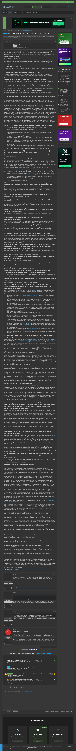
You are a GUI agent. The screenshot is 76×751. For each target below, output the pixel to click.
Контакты (47, 711)
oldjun (52, 660)
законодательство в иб (37, 35)
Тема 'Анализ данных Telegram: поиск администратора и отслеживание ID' (64, 89)
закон (30, 635)
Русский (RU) (15, 711)
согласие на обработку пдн (8, 37)
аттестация (30, 35)
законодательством (33, 328)
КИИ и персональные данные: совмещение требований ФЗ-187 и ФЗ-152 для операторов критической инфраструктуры (19, 668)
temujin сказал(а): (17, 613)
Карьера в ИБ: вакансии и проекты (23, 683)
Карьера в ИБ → (64, 139)
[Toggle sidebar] (72, 15)
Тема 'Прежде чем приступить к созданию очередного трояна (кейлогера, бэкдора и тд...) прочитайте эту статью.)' (65, 107)
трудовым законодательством (30, 295)
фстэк (19, 37)
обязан (35, 290)
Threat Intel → (64, 124)
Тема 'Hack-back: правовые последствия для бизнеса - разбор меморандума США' (65, 82)
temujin (5, 35)
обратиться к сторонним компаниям (26, 566)
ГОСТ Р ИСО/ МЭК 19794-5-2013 (33, 173)
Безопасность (57, 711)
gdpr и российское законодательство (20, 35)
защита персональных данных (47, 35)
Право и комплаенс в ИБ (21, 664)
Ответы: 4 (11, 41)
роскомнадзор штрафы (50, 36)
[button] (7, 12)
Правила (52, 711)
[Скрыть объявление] (71, 18)
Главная (67, 711)
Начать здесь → (64, 42)
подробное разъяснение (17, 170)
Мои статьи (16, 676)
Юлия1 (8, 676)
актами (27, 324)
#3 (55, 592)
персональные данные (41, 36)
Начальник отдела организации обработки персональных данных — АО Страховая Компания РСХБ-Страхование (20, 681)
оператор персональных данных (30, 36)
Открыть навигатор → (65, 63)
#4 (55, 611)
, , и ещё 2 (12, 569)
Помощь (63, 711)
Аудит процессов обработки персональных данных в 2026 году (16, 674)
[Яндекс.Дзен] (34, 649)
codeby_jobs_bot (10, 683)
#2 (55, 574)
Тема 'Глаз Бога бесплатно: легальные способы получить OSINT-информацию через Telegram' (65, 98)
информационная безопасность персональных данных (13, 36)
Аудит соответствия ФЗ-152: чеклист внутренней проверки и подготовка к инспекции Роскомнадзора (18, 662)
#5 (55, 629)
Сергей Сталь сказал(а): (18, 594)
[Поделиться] (55, 41)
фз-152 (15, 37)
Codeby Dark (8, 711)
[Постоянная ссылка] (20, 56)
